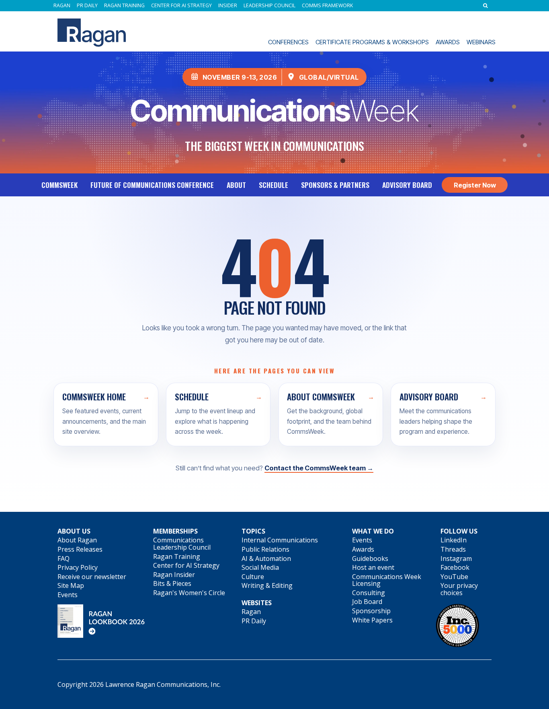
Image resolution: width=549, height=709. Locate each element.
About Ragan (77, 540)
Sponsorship (371, 610)
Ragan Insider (174, 574)
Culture (253, 576)
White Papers (372, 620)
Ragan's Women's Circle (189, 592)
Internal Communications (280, 540)
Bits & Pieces (172, 583)
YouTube (454, 576)
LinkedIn (453, 540)
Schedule (273, 184)
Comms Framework (327, 5)
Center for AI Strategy (181, 5)
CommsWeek (59, 184)
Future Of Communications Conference (152, 184)
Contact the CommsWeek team (318, 468)
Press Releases (79, 549)
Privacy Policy (77, 567)
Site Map (70, 585)
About (236, 184)
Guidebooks (370, 558)
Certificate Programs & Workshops (372, 42)
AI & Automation (266, 558)
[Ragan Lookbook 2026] (101, 635)
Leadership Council (269, 5)
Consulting (368, 592)
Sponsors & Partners (335, 184)
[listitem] (105, 414)
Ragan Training (124, 5)
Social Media (260, 567)
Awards (448, 42)
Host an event (373, 567)
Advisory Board (407, 184)
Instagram (456, 558)
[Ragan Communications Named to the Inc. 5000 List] (457, 645)
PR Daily (87, 5)
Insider (227, 5)
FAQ (63, 558)
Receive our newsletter (91, 576)
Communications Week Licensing (386, 580)
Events (67, 594)
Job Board (367, 601)
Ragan (61, 5)
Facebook (454, 567)
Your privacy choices (459, 589)
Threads (453, 549)
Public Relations (265, 549)
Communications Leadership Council (182, 544)
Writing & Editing (267, 585)
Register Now (475, 185)
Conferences (288, 42)
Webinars (481, 42)
